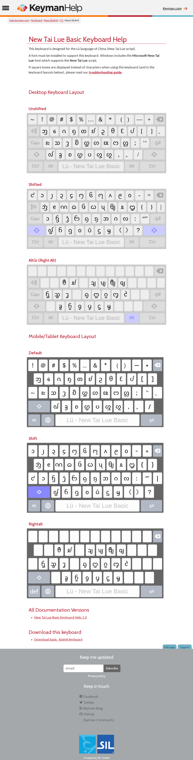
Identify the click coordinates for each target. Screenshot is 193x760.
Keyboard (37, 20)
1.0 (62, 20)
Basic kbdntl (51, 20)
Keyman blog (93, 708)
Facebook (90, 696)
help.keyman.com (19, 20)
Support (184, 647)
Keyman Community (98, 720)
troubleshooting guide (105, 72)
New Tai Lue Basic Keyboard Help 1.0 (60, 618)
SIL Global (104, 758)
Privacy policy (96, 676)
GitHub (88, 714)
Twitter (88, 702)
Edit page (169, 647)
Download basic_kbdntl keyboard (58, 640)
